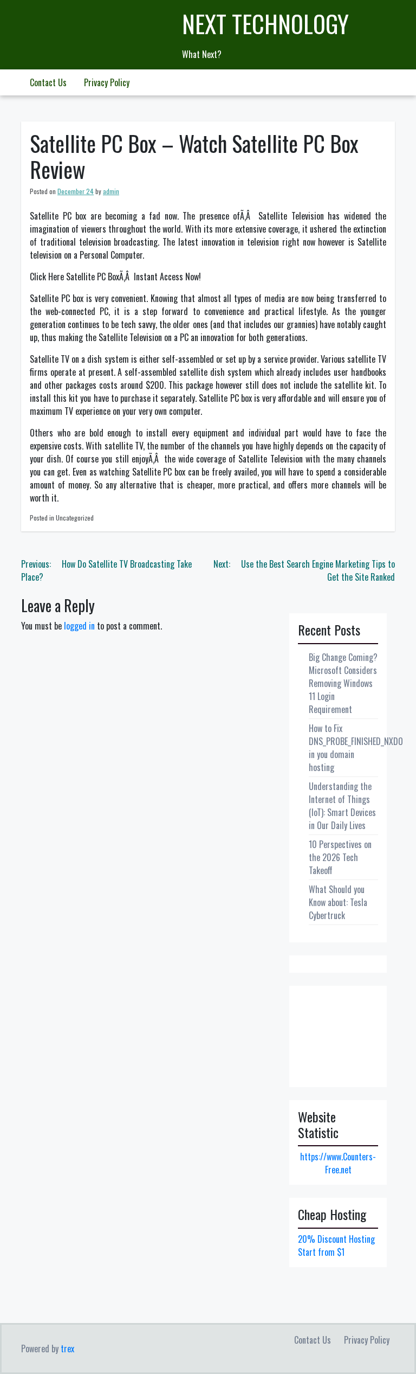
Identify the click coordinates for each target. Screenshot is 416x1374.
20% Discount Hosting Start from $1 (336, 1245)
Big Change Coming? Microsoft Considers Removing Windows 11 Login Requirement (343, 683)
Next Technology (265, 23)
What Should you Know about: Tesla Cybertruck (338, 902)
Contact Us (48, 82)
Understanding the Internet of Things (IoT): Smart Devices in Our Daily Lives (342, 806)
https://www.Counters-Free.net (338, 1163)
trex (67, 1348)
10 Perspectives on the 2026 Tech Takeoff (340, 857)
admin (111, 191)
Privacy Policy (106, 82)
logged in (79, 625)
